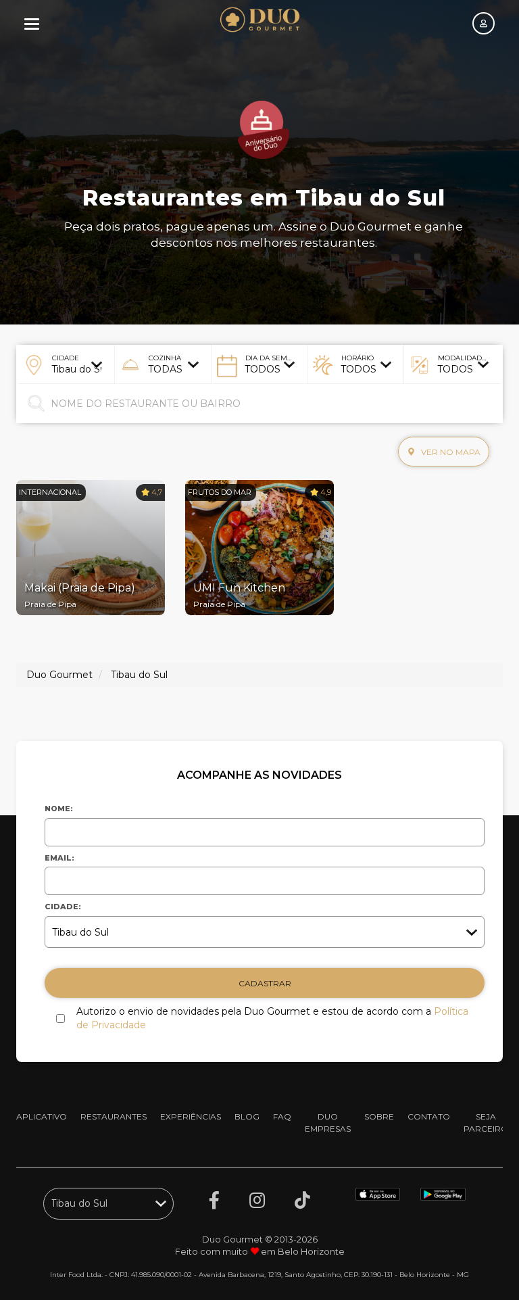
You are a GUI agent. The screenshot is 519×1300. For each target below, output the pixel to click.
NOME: (59, 808)
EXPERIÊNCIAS (190, 1116)
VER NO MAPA (449, 452)
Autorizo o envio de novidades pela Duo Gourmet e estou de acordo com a (272, 1018)
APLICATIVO (41, 1116)
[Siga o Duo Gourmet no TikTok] (302, 1200)
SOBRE (379, 1116)
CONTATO (428, 1116)
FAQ (282, 1116)
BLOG (247, 1116)
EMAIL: (59, 858)
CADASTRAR (265, 983)
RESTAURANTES (113, 1116)
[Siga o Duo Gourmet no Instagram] (257, 1200)
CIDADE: (63, 906)
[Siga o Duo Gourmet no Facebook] (214, 1200)
